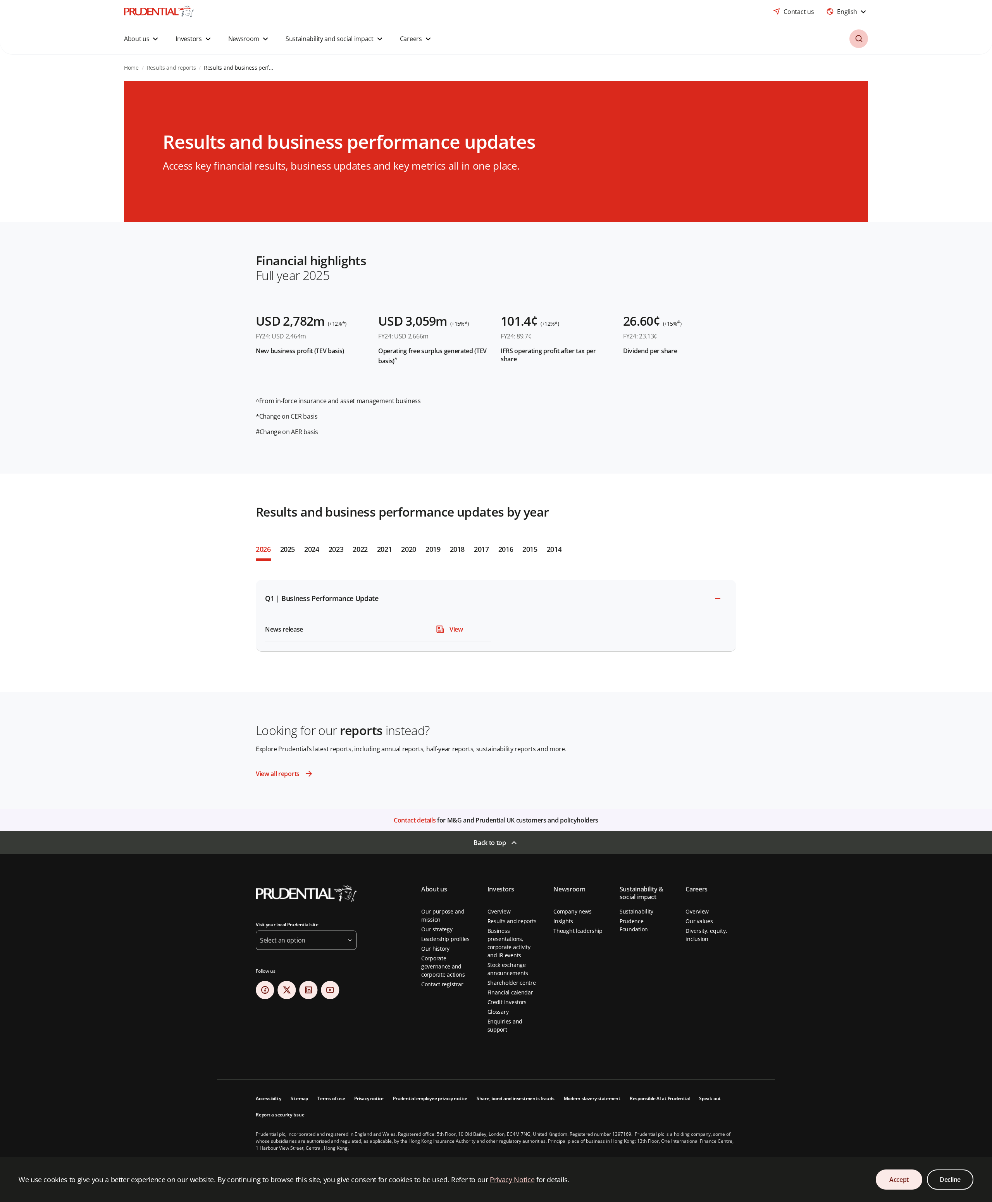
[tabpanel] (496, 611)
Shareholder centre (511, 982)
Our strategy (437, 929)
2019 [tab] (433, 549)
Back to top (490, 842)
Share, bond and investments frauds (516, 1098)
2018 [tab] (457, 549)
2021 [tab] (384, 549)
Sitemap (299, 1098)
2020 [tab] (408, 549)
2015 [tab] (529, 549)
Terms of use (331, 1098)
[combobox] (847, 11)
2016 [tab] (505, 549)
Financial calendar (510, 992)
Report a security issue (280, 1114)
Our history (435, 948)
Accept (899, 1179)
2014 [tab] (554, 549)
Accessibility (268, 1098)
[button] (142, 38)
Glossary (498, 1011)
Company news (572, 911)
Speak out (710, 1098)
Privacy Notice (512, 1179)
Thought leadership (578, 930)
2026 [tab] (263, 549)
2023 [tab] (336, 549)
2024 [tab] (311, 549)
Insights (563, 921)
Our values (699, 921)
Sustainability (636, 911)
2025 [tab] (287, 549)
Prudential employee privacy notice (430, 1098)
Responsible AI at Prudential (660, 1098)
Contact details (415, 820)
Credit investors (507, 1002)
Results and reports (512, 921)
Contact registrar (442, 984)
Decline (950, 1179)
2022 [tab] (360, 549)
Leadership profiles (445, 939)
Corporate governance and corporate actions (443, 966)
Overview (499, 911)
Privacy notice (369, 1098)
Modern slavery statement (592, 1098)
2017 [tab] (481, 549)
